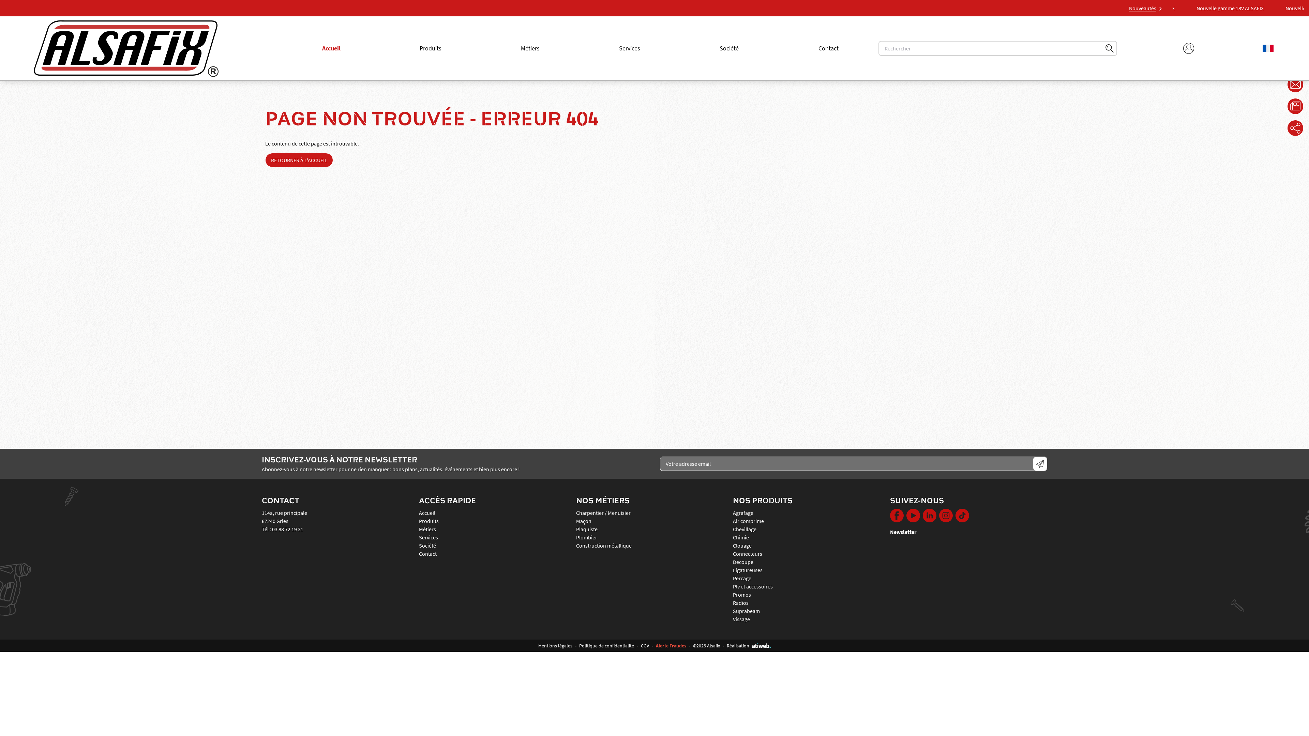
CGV (645, 646)
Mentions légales (555, 646)
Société (729, 48)
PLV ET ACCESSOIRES (753, 586)
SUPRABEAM (746, 611)
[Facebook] (897, 515)
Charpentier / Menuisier (603, 512)
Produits (430, 48)
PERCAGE (742, 578)
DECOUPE (743, 561)
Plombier (586, 537)
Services (629, 48)
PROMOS (742, 594)
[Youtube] (913, 515)
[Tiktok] (962, 515)
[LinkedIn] (929, 515)
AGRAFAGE (743, 512)
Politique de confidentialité (606, 646)
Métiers (530, 48)
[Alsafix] (126, 48)
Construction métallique (604, 545)
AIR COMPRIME (748, 521)
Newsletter (903, 531)
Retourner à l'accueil (299, 160)
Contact (828, 48)
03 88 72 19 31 (287, 529)
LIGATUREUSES (748, 570)
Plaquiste (587, 529)
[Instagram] (946, 515)
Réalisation (738, 646)
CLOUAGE (742, 545)
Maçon (583, 521)
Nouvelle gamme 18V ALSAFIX (1246, 8)
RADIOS (741, 602)
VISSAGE (741, 619)
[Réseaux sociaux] (1295, 128)
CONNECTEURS (747, 553)
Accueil (331, 48)
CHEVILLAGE (744, 529)
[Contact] (1295, 84)
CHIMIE (741, 537)
